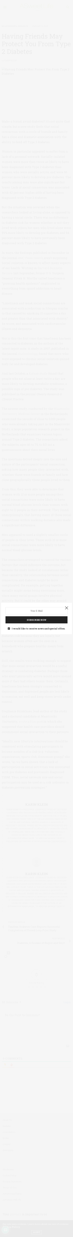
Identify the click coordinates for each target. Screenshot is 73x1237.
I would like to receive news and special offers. (38, 628)
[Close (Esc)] (66, 608)
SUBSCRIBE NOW (36, 619)
